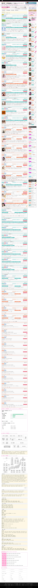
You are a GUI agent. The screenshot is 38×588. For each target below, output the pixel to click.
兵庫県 (3, 533)
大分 (10, 549)
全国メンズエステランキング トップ (9, 583)
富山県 (13, 555)
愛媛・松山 (9, 540)
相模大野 (3, 439)
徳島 (2, 540)
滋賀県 (9, 535)
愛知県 (7, 558)
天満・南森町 (8, 531)
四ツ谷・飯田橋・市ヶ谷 (18, 480)
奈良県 (11, 535)
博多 (2, 547)
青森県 (9, 501)
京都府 (6, 535)
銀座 (12, 477)
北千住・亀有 (3, 481)
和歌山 (14, 536)
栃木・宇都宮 (3, 511)
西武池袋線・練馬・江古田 (20, 479)
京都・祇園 (3, 536)
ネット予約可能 (18, 8)
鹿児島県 (20, 548)
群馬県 (5, 514)
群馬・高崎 (3, 515)
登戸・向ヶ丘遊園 (20, 451)
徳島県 (3, 539)
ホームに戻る (3, 5)
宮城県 (6, 501)
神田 (7, 477)
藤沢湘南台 (18, 446)
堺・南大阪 (25, 532)
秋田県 (14, 501)
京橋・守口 (8, 532)
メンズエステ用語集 (16, 583)
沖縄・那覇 (24, 549)
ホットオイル (10, 22)
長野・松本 (7, 507)
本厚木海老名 (7, 443)
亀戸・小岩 (14, 481)
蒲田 (2, 478)
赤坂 (8, 482)
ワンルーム (13, 22)
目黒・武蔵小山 (24, 477)
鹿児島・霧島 (20, 549)
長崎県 (11, 548)
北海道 (5, 499)
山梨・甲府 (11, 507)
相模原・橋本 (3, 453)
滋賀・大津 (7, 536)
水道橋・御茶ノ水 (24, 480)
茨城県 (3, 512)
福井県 (17, 555)
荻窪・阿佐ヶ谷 (8, 479)
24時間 (5, 161)
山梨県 (7, 555)
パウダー (7, 78)
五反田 (20, 477)
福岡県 (3, 546)
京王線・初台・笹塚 (13, 479)
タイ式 (5, 354)
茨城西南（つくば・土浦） (12, 513)
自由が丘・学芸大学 (6, 478)
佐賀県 (8, 548)
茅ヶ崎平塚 (14, 446)
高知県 (10, 539)
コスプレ (13, 31)
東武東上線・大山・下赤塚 (5, 480)
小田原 (23, 453)
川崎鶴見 (25, 437)
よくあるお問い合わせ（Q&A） (29, 583)
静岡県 (9, 558)
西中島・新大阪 (16, 532)
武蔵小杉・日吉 (22, 452)
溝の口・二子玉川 (17, 452)
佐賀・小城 (3, 549)
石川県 (15, 555)
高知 (12, 540)
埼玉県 (3, 493)
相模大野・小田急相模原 (9, 453)
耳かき (18, 179)
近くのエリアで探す (26, 5)
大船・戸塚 (23, 446)
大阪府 (3, 530)
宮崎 (17, 549)
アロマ (3, 22)
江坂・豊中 (21, 532)
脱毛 (12, 124)
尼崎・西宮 (7, 534)
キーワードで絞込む (24, 8)
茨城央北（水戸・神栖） (5, 513)
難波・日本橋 (20, 531)
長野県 (9, 555)
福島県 (16, 501)
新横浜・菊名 (20, 439)
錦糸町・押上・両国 (9, 481)
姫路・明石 (11, 534)
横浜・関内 (3, 451)
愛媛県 (7, 539)
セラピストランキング (20, 5)
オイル (5, 22)
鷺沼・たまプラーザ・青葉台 (13, 451)
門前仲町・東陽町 (18, 481)
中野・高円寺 (3, 479)
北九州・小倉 (6, 547)
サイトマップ (23, 583)
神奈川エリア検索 (8, 5)
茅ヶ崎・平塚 (8, 452)
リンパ (7, 22)
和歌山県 (14, 535)
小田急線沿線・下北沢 (16, 478)
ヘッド (9, 78)
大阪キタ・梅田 (4, 531)
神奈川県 (3, 450)
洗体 (11, 78)
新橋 (9, 477)
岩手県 (11, 501)
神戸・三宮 (3, 534)
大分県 (13, 548)
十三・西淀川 (12, 532)
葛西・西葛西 (23, 481)
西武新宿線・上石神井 (22, 478)
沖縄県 (23, 548)
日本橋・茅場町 (4, 477)
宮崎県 (18, 548)
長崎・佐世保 (7, 549)
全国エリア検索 (14, 5)
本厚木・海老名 (15, 453)
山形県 (18, 501)
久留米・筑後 (10, 547)
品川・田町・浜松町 (16, 477)
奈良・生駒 (11, 536)
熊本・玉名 (14, 549)
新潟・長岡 (3, 507)
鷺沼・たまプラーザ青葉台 (12, 439)
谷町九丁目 (25, 531)
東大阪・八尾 (3, 532)
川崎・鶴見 (7, 451)
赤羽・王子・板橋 (12, 480)
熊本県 (15, 548)
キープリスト (33, 5)
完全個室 (16, 22)
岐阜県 (11, 558)
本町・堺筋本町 (13, 531)
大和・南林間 (20, 453)
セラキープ (20, 583)
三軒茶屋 (11, 478)
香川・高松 (5, 540)
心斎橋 (17, 531)
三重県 (13, 558)
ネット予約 (19, 22)
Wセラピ (11, 31)
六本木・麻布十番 (4, 482)
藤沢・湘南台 (3, 452)
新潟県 (11, 555)
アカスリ (14, 78)
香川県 (5, 539)
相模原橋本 (7, 439)
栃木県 (5, 510)
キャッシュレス (22, 31)
